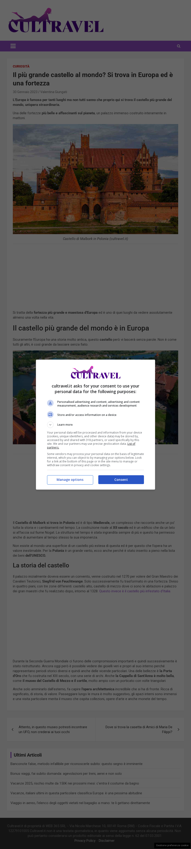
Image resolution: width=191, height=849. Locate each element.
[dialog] (95, 425)
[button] (95, 424)
